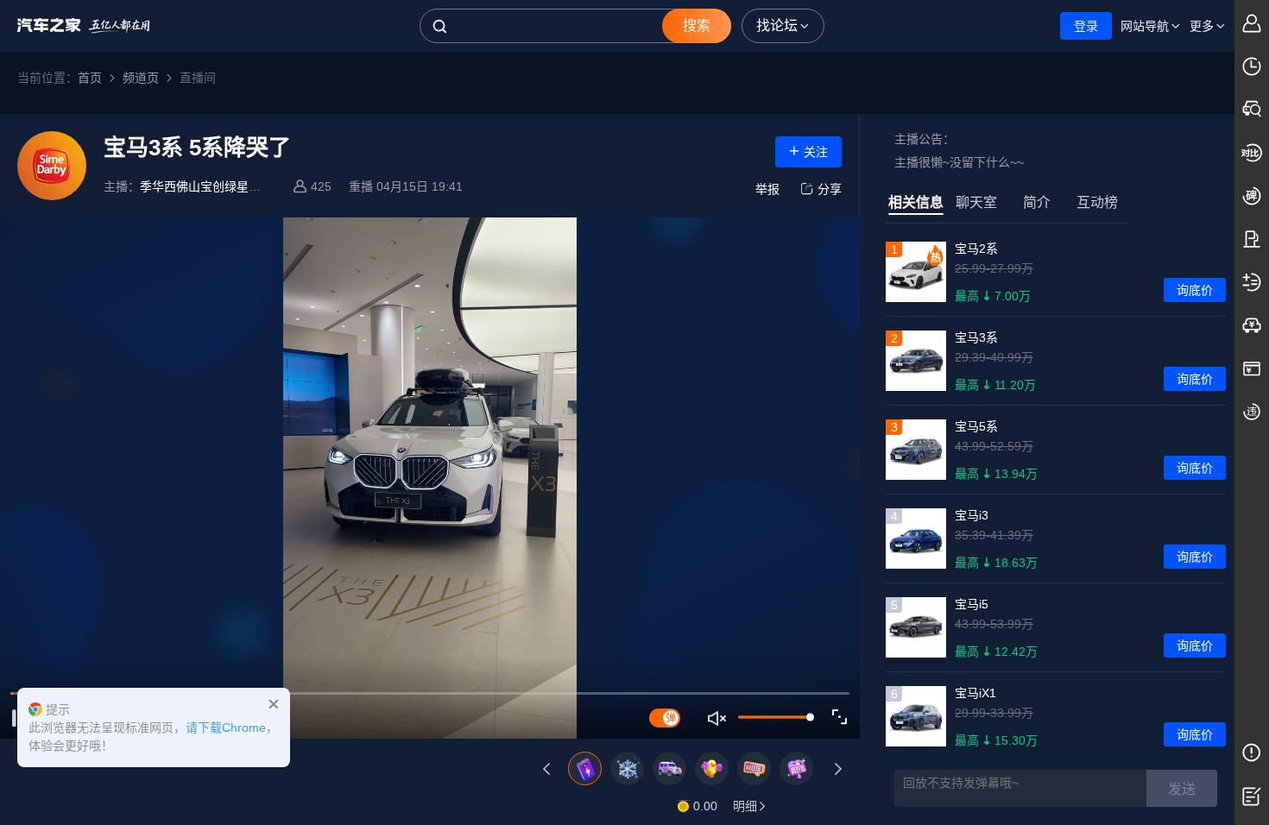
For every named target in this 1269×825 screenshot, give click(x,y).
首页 (90, 78)
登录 (1086, 26)
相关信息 (916, 202)
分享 (830, 189)
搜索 (696, 25)
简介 (1037, 202)
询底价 (1195, 290)
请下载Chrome (226, 727)
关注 (808, 150)
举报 (767, 189)
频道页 (141, 78)
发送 (1182, 789)
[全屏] (840, 717)
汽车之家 (83, 26)
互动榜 (1097, 202)
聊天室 (976, 202)
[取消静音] (718, 717)
